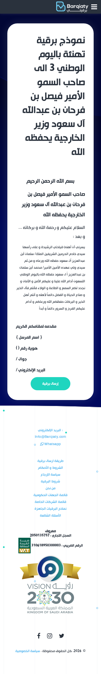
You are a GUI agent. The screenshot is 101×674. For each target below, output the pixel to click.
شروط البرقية (50, 481)
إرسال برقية (50, 384)
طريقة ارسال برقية (51, 461)
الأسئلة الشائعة (50, 515)
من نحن (50, 488)
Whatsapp (52, 444)
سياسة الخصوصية (27, 651)
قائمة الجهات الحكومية (50, 495)
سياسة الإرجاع (50, 474)
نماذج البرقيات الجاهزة (51, 509)
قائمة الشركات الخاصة (50, 502)
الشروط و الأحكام (50, 468)
